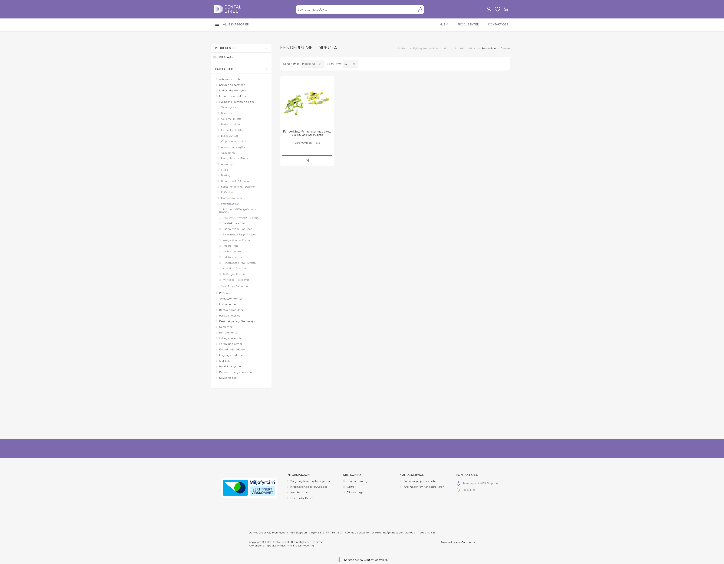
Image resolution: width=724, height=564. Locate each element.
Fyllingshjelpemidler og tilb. (237, 102)
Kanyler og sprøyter (232, 85)
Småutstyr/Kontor (230, 298)
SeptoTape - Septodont (234, 286)
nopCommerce (465, 542)
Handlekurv (506, 9)
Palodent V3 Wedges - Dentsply (241, 217)
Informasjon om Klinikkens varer (423, 487)
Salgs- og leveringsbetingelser (310, 481)
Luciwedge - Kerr (232, 251)
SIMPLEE (224, 361)
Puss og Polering (229, 315)
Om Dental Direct (301, 498)
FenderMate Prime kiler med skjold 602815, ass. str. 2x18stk (307, 133)
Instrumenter (227, 304)
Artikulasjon (228, 164)
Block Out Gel (229, 136)
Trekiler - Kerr (230, 246)
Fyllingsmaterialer (231, 338)
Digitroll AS (381, 560)
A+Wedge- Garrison (234, 268)
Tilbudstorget (356, 492)
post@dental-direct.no (372, 532)
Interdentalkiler (230, 203)
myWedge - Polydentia (236, 280)
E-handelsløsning (352, 560)
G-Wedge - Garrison (234, 274)
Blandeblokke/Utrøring (235, 181)
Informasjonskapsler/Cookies (308, 487)
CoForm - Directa (231, 119)
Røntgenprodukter (231, 310)
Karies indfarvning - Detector (238, 186)
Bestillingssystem (230, 366)
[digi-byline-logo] (339, 560)
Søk (420, 9)
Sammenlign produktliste (419, 481)
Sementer (225, 327)
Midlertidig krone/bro (233, 90)
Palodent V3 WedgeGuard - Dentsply (237, 210)
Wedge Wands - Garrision (238, 240)
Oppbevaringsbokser (234, 141)
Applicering (228, 153)
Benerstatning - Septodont (237, 372)
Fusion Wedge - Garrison (237, 229)
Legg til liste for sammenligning (307, 160)
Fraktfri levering (303, 545)
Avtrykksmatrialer (230, 79)
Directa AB (226, 57)
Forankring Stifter (230, 344)
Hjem (404, 48)
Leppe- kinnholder (232, 130)
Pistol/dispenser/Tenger (235, 158)
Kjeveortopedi (228, 378)
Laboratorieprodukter (233, 96)
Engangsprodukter (231, 355)
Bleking (225, 175)
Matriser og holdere (233, 198)
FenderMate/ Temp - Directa (239, 234)
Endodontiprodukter (232, 349)
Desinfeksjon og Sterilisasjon (237, 321)
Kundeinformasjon (358, 481)
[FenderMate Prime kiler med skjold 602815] (307, 103)
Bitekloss (226, 113)
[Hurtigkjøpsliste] (497, 9)
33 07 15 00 (343, 532)
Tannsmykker (228, 107)
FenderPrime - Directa (235, 223)
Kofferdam (227, 192)
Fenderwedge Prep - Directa (239, 263)
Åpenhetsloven (300, 492)
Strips (224, 170)
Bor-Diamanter (229, 332)
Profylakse (225, 293)
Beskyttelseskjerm (231, 124)
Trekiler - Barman (233, 257)
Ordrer (351, 487)
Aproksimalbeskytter (233, 147)
